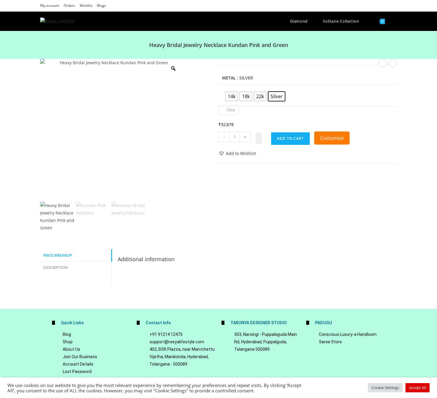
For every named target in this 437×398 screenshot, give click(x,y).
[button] (237, 153)
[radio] (232, 96)
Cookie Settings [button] (385, 387)
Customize (332, 138)
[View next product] (393, 63)
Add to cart (290, 138)
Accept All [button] (417, 387)
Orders (69, 5)
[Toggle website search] (395, 21)
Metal (229, 78)
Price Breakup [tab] (57, 255)
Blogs (101, 5)
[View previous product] (382, 63)
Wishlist (86, 5)
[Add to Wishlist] (258, 138)
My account (49, 5)
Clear (231, 109)
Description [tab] (55, 267)
